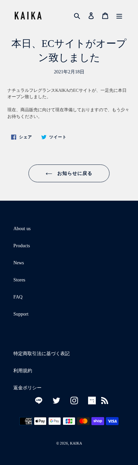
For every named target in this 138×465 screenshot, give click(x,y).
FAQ (17, 297)
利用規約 (22, 370)
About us (21, 228)
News (18, 262)
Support (20, 314)
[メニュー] (119, 15)
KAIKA (76, 443)
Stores (19, 279)
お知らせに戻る (74, 173)
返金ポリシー (27, 387)
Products (21, 245)
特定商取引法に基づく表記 (41, 353)
